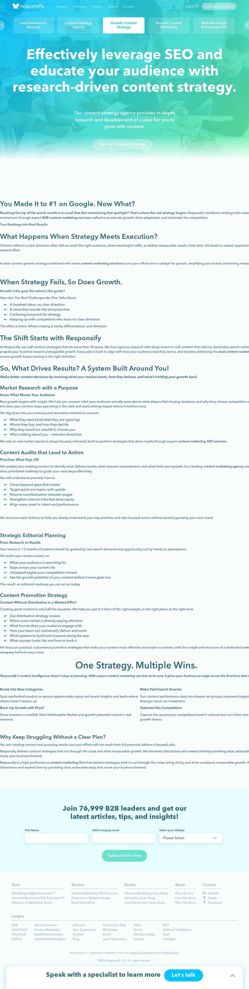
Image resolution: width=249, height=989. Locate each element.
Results (97, 6)
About (112, 6)
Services (80, 6)
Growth (138, 939)
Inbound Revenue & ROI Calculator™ (38, 898)
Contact (128, 6)
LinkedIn (213, 893)
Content (78, 934)
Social (137, 929)
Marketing (110, 929)
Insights (62, 6)
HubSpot (169, 939)
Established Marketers (50, 939)
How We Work (185, 898)
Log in (190, 6)
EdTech (17, 939)
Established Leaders (48, 934)
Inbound (79, 925)
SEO (166, 925)
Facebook (214, 902)
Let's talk (184, 979)
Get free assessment (219, 6)
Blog (76, 939)
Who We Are (184, 893)
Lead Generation (115, 939)
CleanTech (19, 934)
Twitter (212, 898)
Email (107, 934)
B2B (15, 925)
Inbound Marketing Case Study (146, 893)
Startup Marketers (47, 929)
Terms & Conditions (142, 952)
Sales (137, 925)
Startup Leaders (45, 925)
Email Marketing (83, 902)
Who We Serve (185, 902)
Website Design (144, 934)
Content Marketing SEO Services (94, 893)
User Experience (84, 929)
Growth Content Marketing (169, 25)
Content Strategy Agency (78, 25)
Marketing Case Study (139, 898)
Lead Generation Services (33, 25)
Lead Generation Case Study (144, 902)
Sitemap (120, 968)
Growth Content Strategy (124, 25)
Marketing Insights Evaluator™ (33, 893)
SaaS (166, 934)
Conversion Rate (114, 925)
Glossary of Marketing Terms (32, 902)
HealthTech (19, 929)
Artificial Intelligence (177, 929)
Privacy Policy (169, 952)
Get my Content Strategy (122, 144)
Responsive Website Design (90, 898)
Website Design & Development (214, 25)
